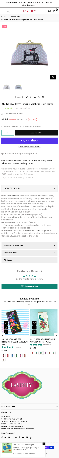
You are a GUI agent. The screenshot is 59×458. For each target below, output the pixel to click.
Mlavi (36, 171)
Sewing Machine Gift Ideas (20, 174)
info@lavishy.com (15, 426)
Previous (3, 53)
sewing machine (25, 177)
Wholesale (8, 260)
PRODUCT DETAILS (12, 188)
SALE (4, 174)
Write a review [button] (29, 286)
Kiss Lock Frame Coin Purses (19, 171)
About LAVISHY (10, 252)
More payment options (29, 146)
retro (9, 177)
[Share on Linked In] (35, 97)
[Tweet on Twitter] (27, 97)
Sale (4, 26)
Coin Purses (32, 168)
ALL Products (14, 17)
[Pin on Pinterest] (31, 97)
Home (3, 17)
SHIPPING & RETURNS (13, 245)
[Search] (8, 11)
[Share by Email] (43, 97)
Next (56, 53)
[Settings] (49, 11)
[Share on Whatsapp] (39, 97)
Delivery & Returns (32, 126)
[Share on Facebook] (23, 97)
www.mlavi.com (32, 230)
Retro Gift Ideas (48, 171)
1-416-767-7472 (42, 2)
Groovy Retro (13, 195)
